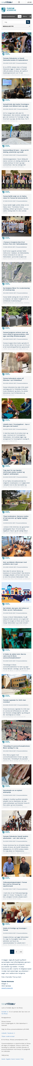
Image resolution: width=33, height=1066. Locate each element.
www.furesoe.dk (7, 988)
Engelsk (8, 1059)
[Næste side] (16, 952)
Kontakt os (4, 1011)
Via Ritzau (4, 1013)
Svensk (17, 1059)
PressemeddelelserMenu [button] (14, 16)
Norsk (13, 1059)
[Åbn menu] (19, 2)
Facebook (10, 1033)
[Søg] (28, 22)
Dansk (3, 1059)
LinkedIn (4, 1033)
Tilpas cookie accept (7, 1036)
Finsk (22, 1059)
